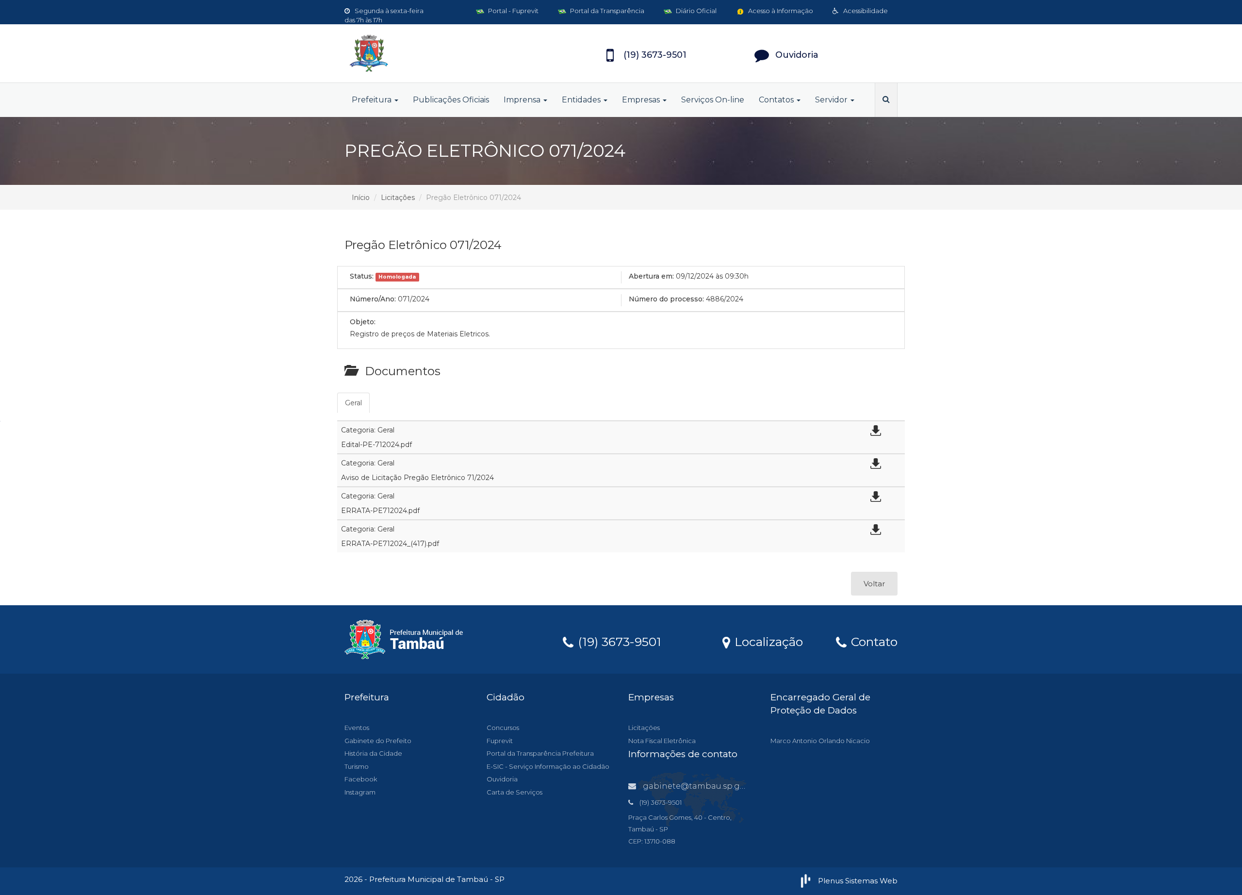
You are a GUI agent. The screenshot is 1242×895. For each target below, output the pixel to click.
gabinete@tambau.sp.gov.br (701, 786)
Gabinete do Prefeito (377, 741)
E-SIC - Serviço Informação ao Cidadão (548, 766)
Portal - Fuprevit (513, 11)
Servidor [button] (832, 99)
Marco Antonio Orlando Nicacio (820, 741)
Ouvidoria (502, 779)
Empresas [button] (642, 99)
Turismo (356, 766)
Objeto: (363, 321)
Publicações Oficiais (451, 99)
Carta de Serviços (514, 792)
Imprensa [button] (523, 99)
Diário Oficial (695, 11)
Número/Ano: (373, 299)
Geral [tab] (353, 402)
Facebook (360, 779)
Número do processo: (666, 299)
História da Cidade (373, 753)
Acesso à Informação (780, 11)
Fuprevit (500, 741)
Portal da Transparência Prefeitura (540, 753)
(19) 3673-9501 (617, 641)
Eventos (356, 727)
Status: (362, 276)
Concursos (503, 727)
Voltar (874, 583)
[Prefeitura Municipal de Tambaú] (431, 53)
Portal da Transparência (606, 11)
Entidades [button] (582, 99)
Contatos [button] (777, 99)
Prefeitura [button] (372, 99)
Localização (767, 641)
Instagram (360, 792)
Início (361, 197)
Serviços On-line (712, 99)
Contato (873, 641)
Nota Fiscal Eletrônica (662, 741)
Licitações (398, 197)
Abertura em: (651, 276)
